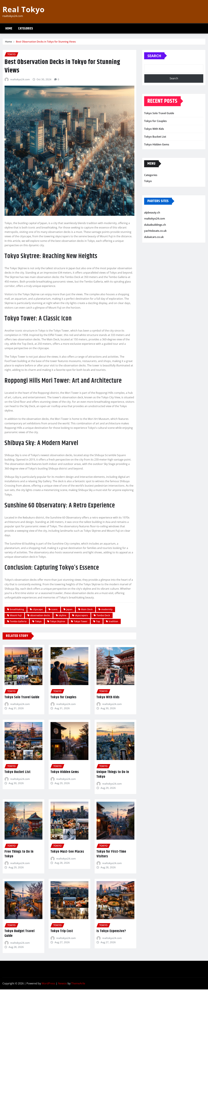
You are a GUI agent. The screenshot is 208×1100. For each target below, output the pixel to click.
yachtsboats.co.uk (155, 231)
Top (98, 621)
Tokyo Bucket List (18, 772)
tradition (113, 621)
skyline (62, 615)
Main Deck (87, 609)
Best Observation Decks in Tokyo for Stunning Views (46, 41)
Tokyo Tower (80, 621)
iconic (54, 609)
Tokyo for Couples (64, 697)
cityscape (38, 609)
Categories (25, 28)
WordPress (48, 983)
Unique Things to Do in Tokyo (113, 774)
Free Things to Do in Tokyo (19, 854)
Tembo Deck (103, 615)
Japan (69, 609)
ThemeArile (78, 983)
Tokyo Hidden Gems (65, 772)
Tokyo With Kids (108, 697)
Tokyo (38, 621)
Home (8, 28)
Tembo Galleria (18, 621)
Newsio (62, 983)
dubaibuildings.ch (155, 225)
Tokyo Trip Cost (62, 931)
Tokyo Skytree (57, 621)
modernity (106, 609)
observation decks (40, 615)
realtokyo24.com (20, 79)
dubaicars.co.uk (154, 237)
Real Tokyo (23, 9)
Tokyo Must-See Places (67, 851)
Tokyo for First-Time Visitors (111, 854)
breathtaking (17, 609)
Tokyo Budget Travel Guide (20, 933)
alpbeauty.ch (152, 212)
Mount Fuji (16, 615)
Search (154, 55)
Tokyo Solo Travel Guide (22, 697)
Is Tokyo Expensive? (111, 931)
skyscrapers (81, 615)
